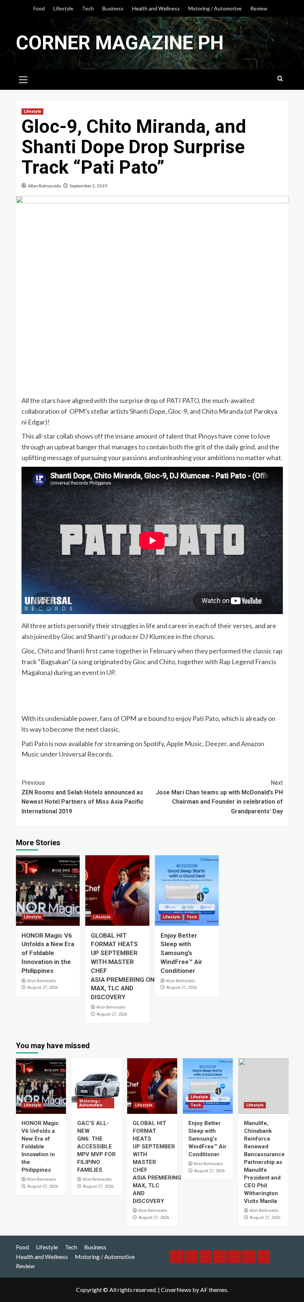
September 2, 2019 (88, 185)
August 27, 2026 (42, 987)
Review (258, 8)
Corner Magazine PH (120, 43)
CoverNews (176, 1289)
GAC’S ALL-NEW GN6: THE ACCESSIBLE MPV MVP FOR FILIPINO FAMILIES (96, 1146)
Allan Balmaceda (44, 185)
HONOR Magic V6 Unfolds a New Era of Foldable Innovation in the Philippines (48, 953)
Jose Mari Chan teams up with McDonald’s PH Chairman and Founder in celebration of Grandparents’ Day (219, 797)
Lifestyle (63, 8)
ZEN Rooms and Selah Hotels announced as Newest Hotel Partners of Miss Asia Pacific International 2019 (82, 797)
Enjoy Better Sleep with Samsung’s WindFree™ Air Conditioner (181, 953)
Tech (88, 8)
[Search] (280, 78)
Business (112, 8)
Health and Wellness (156, 8)
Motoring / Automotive (215, 8)
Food (39, 8)
